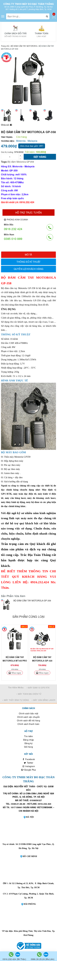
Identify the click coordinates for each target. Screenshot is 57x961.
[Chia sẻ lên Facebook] (11, 124)
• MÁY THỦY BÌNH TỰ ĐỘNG (15, 700)
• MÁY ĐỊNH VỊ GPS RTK (38, 687)
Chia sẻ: (5, 124)
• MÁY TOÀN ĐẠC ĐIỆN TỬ (29, 693)
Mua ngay (16, 673)
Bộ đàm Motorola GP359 (21, 161)
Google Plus (30, 769)
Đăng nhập (28, 739)
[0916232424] (11, 954)
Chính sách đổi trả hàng (28, 720)
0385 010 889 (13, 238)
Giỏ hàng (28, 746)
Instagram (30, 766)
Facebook (30, 759)
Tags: (4, 161)
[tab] (28, 254)
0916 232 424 (13, 229)
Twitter (29, 762)
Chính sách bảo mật (28, 713)
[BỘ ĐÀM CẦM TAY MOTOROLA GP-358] (6, 604)
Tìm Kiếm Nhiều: (16, 687)
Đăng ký (28, 743)
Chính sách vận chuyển (28, 716)
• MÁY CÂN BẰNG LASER (43, 700)
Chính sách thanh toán (28, 723)
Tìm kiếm (28, 736)
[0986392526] (39, 954)
